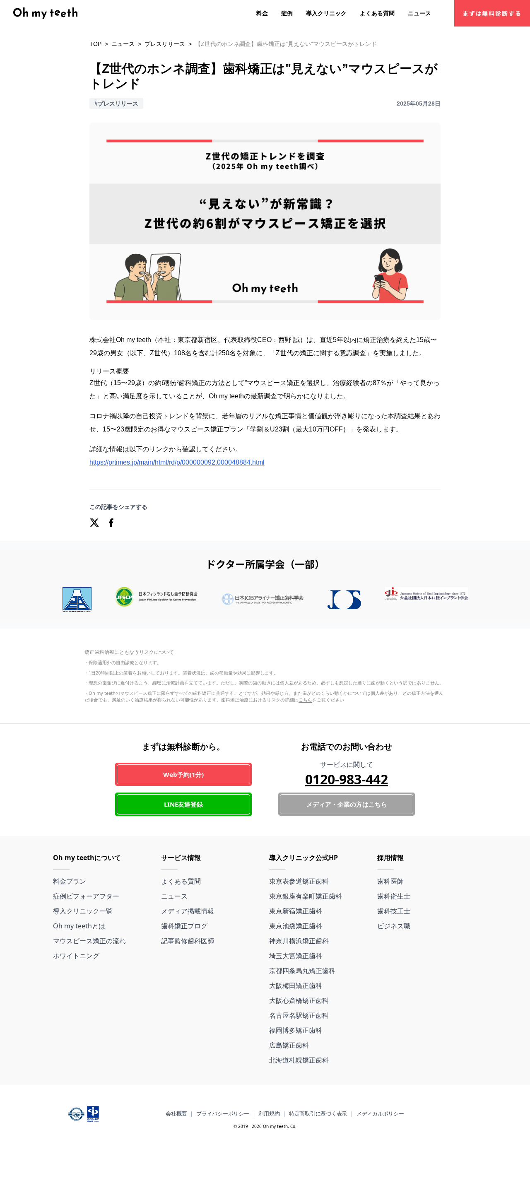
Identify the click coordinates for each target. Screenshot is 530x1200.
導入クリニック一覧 (83, 911)
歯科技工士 (393, 911)
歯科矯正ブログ (184, 925)
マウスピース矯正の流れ (89, 940)
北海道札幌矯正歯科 (299, 1060)
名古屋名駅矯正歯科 (299, 1015)
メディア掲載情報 (187, 911)
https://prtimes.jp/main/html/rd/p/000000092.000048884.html (177, 462)
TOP (95, 44)
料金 (262, 13)
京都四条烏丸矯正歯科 (302, 970)
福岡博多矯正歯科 (295, 1030)
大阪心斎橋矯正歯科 (299, 1000)
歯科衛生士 (393, 896)
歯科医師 (390, 881)
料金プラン (69, 881)
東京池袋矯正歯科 (295, 925)
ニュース (419, 13)
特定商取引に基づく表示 (318, 1113)
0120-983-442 (346, 779)
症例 (287, 13)
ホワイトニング (76, 955)
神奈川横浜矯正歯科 (299, 940)
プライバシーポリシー (222, 1113)
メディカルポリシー (380, 1113)
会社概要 (176, 1113)
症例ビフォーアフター (86, 896)
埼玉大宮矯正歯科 (295, 955)
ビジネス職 (393, 925)
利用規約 (268, 1113)
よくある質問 (377, 13)
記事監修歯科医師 (187, 940)
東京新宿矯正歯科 (295, 911)
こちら (305, 699)
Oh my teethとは (79, 925)
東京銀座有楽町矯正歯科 (305, 896)
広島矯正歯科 (289, 1045)
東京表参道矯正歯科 (299, 881)
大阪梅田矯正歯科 (295, 985)
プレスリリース (165, 44)
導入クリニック (326, 13)
